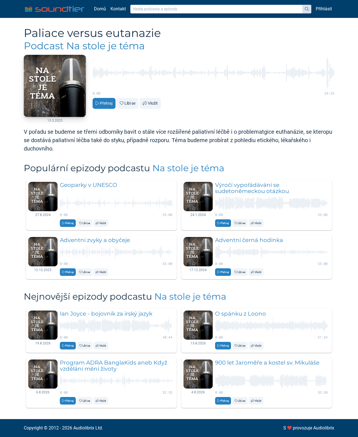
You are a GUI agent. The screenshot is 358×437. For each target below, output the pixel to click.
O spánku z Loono (240, 313)
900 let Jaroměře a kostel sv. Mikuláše (267, 362)
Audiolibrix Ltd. (88, 428)
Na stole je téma (188, 168)
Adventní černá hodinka (249, 240)
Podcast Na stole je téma (84, 46)
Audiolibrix (323, 428)
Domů (100, 8)
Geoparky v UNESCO (88, 185)
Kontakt (118, 8)
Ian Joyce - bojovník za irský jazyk (106, 313)
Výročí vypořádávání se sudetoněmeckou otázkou (252, 188)
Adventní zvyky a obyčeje (95, 240)
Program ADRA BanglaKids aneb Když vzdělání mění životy (113, 365)
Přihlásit (324, 8)
